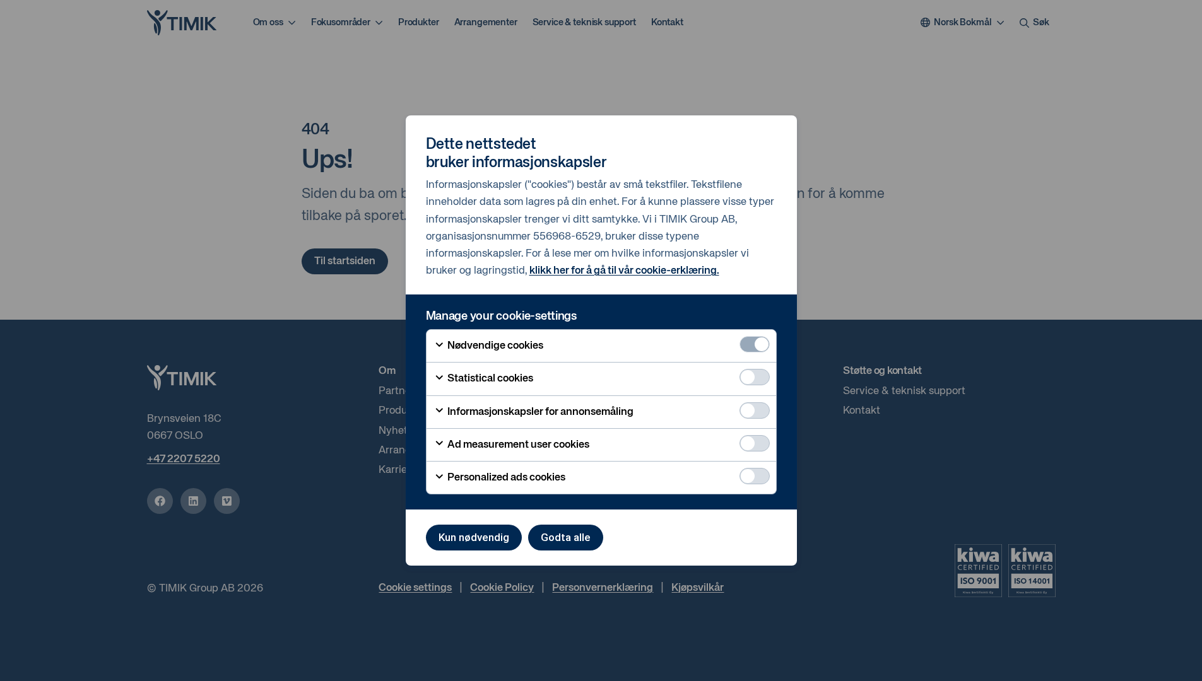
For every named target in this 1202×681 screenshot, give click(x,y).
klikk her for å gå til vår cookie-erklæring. (624, 270)
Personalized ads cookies (505, 477)
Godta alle (566, 537)
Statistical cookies (489, 378)
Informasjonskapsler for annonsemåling (539, 412)
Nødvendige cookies (494, 345)
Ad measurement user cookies (517, 444)
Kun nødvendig (474, 537)
